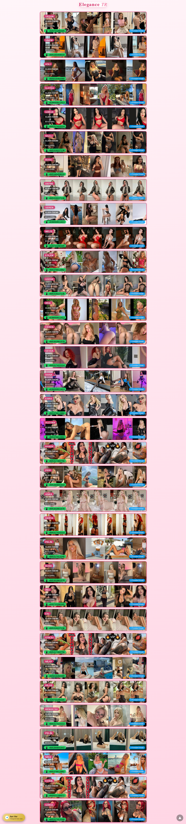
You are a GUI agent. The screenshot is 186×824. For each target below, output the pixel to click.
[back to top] (179, 817)
